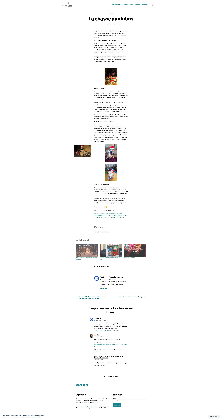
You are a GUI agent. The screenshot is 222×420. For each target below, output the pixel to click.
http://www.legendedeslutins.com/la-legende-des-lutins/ (108, 213)
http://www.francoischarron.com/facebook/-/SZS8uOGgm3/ (109, 217)
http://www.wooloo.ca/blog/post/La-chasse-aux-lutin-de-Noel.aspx (110, 215)
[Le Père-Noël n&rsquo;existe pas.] (135, 250)
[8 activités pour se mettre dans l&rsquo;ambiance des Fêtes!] (111, 250)
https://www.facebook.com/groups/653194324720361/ (107, 330)
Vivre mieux (137, 4)
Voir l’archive (103, 288)
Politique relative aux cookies (34, 417)
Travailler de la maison (128, 4)
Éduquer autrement (116, 4)
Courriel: (114, 398)
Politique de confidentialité (91, 406)
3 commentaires (119, 23)
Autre (111, 13)
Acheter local (144, 4)
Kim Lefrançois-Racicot (107, 23)
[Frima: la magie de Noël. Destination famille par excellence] (87, 250)
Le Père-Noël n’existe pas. (129, 257)
